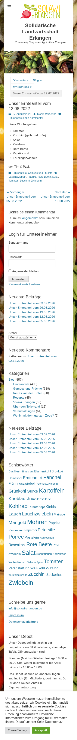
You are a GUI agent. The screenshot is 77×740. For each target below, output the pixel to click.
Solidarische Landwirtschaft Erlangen (40, 31)
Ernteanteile (22, 86)
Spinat (40, 562)
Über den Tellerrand (26, 406)
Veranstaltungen (24, 411)
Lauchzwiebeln (37, 514)
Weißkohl (37, 568)
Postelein (32, 537)
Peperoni (30, 530)
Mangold (17, 522)
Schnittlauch (44, 553)
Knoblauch (19, 498)
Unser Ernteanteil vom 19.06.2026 (32, 312)
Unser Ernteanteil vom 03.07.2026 (32, 303)
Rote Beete (44, 176)
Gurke (32, 491)
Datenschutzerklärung (23, 621)
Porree (16, 537)
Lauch (15, 513)
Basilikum (15, 471)
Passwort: (15, 257)
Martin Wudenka (46, 114)
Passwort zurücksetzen (24, 284)
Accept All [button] (41, 730)
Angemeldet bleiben (25, 271)
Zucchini (25, 180)
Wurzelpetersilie (18, 575)
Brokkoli (57, 471)
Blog (37, 80)
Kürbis (51, 507)
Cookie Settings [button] (18, 730)
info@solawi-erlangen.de (25, 608)
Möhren (37, 521)
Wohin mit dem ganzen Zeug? (33, 415)
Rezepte (18, 397)
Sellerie (31, 562)
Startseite (20, 80)
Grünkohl (17, 491)
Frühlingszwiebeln (23, 483)
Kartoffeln (52, 490)
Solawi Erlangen (24, 402)
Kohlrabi (19, 506)
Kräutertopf (37, 507)
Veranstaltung (19, 568)
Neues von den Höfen (28, 393)
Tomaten (14, 180)
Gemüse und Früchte (40, 172)
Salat (55, 176)
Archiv (13, 333)
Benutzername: (19, 242)
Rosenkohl (17, 545)
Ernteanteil (33, 477)
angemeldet (30, 218)
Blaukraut (27, 471)
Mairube (59, 514)
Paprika (32, 176)
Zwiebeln (36, 180)
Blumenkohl (42, 471)
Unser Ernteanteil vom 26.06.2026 (32, 307)
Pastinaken (16, 530)
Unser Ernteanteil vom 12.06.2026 (32, 316)
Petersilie (46, 529)
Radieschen (47, 537)
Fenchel (52, 477)
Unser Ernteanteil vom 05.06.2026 (32, 321)
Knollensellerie (41, 499)
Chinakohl (15, 478)
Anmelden (18, 279)
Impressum (16, 615)
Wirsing (52, 568)
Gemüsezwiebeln (47, 483)
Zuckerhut (54, 574)
